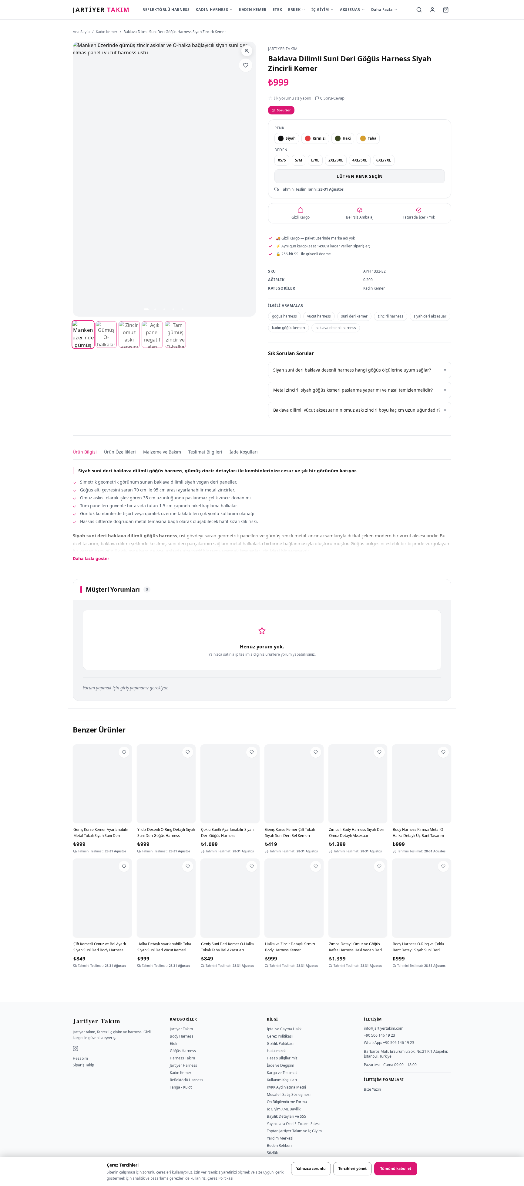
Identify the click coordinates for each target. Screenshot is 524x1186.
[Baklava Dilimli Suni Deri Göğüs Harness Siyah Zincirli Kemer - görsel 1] (83, 334)
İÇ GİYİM (320, 9)
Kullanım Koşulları (282, 1079)
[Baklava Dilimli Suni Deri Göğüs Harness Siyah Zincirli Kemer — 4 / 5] (173, 309)
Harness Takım (182, 1058)
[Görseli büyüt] (246, 50)
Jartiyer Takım (181, 1028)
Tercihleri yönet (352, 1168)
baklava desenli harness (335, 327)
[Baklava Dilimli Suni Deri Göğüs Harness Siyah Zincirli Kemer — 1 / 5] (146, 309)
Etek (173, 1043)
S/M (298, 160)
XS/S (282, 160)
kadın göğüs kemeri (288, 327)
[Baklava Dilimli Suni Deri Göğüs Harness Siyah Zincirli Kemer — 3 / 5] (164, 309)
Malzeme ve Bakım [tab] (162, 452)
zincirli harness (390, 316)
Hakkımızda (277, 1050)
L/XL (315, 160)
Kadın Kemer (106, 31)
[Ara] (419, 9)
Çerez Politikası (220, 1178)
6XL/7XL (383, 160)
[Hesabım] (432, 9)
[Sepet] (445, 9)
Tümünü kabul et (395, 1168)
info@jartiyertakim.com (383, 1028)
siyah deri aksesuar (430, 316)
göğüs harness (284, 316)
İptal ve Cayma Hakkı (284, 1028)
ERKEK (294, 9)
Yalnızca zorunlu (311, 1168)
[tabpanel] (262, 511)
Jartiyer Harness (183, 1065)
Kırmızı (319, 138)
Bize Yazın (372, 1089)
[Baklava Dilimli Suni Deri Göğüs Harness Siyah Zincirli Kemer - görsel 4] (152, 334)
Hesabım (80, 1058)
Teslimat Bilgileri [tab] (205, 452)
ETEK (277, 9)
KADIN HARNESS (212, 9)
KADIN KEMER (253, 9)
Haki (347, 138)
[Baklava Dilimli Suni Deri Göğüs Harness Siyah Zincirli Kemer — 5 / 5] (182, 309)
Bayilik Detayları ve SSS (286, 1116)
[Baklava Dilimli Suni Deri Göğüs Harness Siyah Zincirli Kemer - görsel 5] (175, 334)
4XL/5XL (359, 160)
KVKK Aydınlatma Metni (286, 1087)
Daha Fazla (382, 9)
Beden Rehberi (279, 1145)
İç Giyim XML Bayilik (284, 1109)
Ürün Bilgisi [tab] (85, 452)
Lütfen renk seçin (360, 176)
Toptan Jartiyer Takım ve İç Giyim (294, 1130)
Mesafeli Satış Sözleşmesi (289, 1094)
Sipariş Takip (83, 1065)
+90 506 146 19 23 (379, 1035)
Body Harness (181, 1036)
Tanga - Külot (181, 1087)
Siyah (291, 138)
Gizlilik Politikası (280, 1043)
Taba (372, 138)
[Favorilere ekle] (245, 65)
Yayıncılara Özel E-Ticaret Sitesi (293, 1123)
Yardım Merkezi (280, 1138)
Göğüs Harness (183, 1050)
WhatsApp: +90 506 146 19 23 (389, 1042)
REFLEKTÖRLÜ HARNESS (166, 9)
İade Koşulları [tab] (244, 452)
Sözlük (272, 1152)
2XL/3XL (335, 160)
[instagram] (75, 1048)
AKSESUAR (350, 9)
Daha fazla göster (91, 558)
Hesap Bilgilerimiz (282, 1058)
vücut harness (319, 316)
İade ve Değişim (280, 1065)
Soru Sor (284, 110)
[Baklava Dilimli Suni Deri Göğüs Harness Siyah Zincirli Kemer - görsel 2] (106, 334)
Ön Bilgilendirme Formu (287, 1101)
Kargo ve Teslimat (282, 1072)
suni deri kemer (354, 316)
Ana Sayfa (81, 31)
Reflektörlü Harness (186, 1079)
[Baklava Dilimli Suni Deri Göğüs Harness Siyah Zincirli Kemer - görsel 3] (129, 334)
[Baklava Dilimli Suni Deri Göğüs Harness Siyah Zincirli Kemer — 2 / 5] (155, 309)
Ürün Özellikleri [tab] (120, 452)
